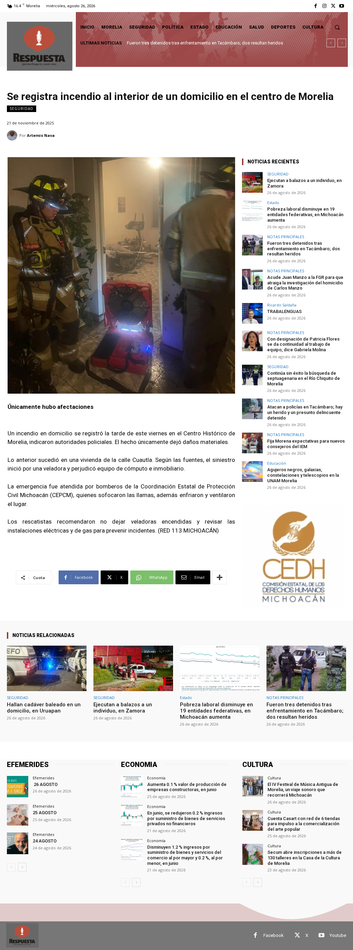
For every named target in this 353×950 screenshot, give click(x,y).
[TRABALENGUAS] (252, 313)
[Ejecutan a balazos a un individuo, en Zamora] (252, 182)
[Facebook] (315, 6)
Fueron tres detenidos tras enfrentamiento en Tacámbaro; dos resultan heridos (205, 43)
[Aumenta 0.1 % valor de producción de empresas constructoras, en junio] (131, 786)
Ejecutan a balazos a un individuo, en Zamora (122, 707)
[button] (337, 27)
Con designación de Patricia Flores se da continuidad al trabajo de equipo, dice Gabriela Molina (303, 344)
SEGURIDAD (21, 108)
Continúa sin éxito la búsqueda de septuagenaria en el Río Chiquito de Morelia (303, 378)
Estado (273, 202)
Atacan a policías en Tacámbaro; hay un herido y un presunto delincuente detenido (304, 412)
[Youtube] (341, 6)
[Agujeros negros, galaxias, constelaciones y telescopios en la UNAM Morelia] (252, 471)
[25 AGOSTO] (17, 815)
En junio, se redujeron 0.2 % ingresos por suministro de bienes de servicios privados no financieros (186, 818)
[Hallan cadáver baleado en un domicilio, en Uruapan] (47, 668)
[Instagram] (324, 6)
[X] (333, 6)
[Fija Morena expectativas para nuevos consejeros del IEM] (252, 443)
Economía (156, 778)
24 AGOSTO (45, 840)
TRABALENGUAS (284, 311)
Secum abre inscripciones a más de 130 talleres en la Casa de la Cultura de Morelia (305, 858)
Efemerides (43, 778)
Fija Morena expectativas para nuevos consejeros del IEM (306, 443)
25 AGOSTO (45, 812)
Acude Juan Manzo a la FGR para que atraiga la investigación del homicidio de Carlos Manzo (305, 283)
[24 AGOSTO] (17, 843)
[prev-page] (11, 867)
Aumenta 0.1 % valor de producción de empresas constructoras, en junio (186, 787)
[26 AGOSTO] (17, 786)
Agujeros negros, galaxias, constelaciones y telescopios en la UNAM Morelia (303, 475)
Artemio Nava (41, 135)
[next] (341, 43)
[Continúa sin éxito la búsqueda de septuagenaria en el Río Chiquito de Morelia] (252, 375)
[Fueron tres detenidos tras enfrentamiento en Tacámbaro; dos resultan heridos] (252, 245)
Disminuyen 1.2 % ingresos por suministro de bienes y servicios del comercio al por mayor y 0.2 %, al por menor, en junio (185, 855)
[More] (219, 577)
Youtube (338, 935)
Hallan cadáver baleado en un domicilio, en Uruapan (44, 707)
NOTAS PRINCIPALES (285, 237)
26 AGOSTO (45, 784)
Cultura (274, 778)
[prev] (330, 43)
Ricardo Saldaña (281, 305)
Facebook (273, 935)
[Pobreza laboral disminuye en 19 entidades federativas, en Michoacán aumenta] (252, 211)
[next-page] (22, 867)
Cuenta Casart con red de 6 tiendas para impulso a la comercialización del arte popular (304, 824)
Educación (276, 463)
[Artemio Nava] (13, 135)
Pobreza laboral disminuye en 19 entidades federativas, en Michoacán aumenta (305, 214)
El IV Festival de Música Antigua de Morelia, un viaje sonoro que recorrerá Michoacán (303, 790)
